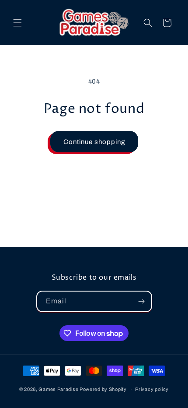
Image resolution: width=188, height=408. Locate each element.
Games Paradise (58, 389)
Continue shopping (94, 141)
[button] (17, 22)
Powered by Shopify (103, 389)
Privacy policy (152, 389)
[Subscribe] (141, 301)
